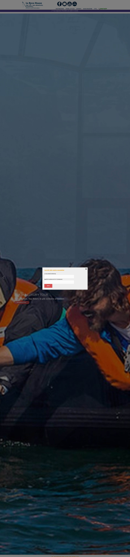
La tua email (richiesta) (50, 273)
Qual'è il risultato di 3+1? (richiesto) (53, 279)
